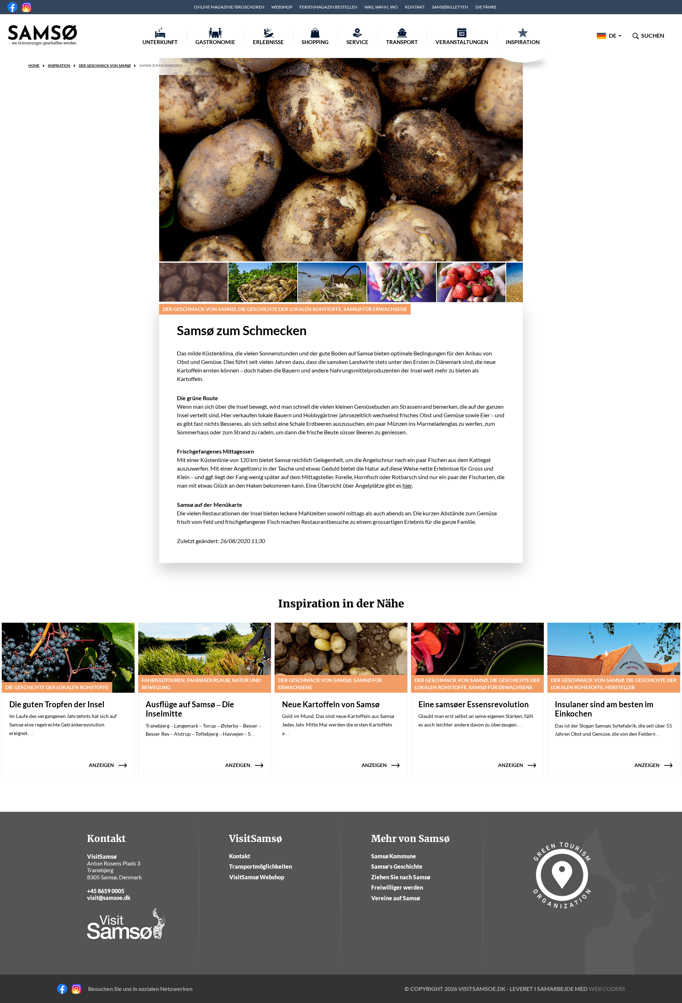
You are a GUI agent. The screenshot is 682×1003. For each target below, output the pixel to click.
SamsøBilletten (450, 7)
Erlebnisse (268, 42)
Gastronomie (215, 42)
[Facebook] (12, 7)
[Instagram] (26, 7)
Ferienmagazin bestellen (328, 7)
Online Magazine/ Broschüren (229, 7)
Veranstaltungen (461, 42)
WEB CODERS (607, 988)
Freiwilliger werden (397, 887)
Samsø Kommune (393, 856)
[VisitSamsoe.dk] (42, 35)
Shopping (315, 42)
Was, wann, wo (381, 7)
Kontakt (415, 7)
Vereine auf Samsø (395, 898)
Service (357, 42)
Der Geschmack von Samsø (105, 65)
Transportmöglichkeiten (260, 866)
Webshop (281, 7)
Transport (402, 42)
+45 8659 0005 (105, 890)
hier (407, 485)
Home (33, 65)
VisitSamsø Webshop (256, 877)
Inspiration (523, 42)
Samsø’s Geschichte (396, 866)
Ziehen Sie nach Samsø (400, 877)
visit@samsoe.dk (108, 897)
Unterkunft (160, 42)
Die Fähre (486, 7)
